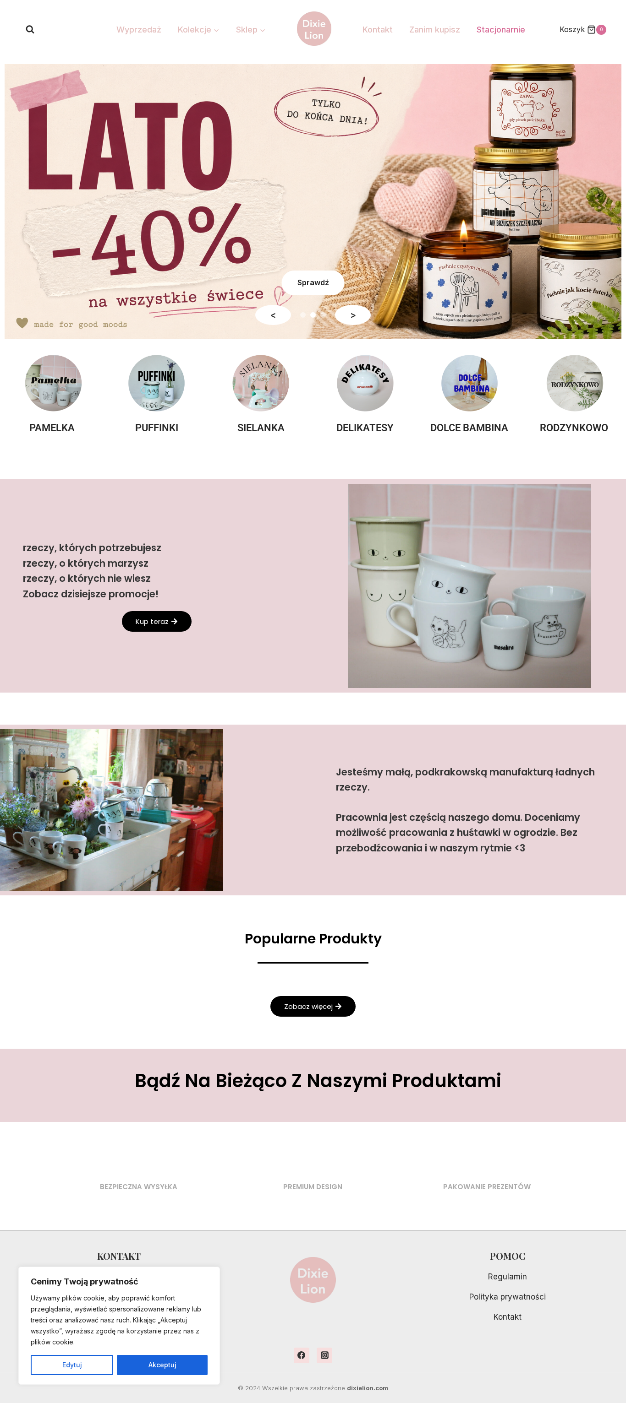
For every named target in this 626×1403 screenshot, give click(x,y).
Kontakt (377, 29)
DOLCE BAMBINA (469, 427)
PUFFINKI (156, 427)
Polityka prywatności (507, 1296)
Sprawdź (313, 282)
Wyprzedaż (138, 29)
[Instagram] (324, 1355)
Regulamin (507, 1276)
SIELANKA (261, 427)
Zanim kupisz (434, 29)
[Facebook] (301, 1355)
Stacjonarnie (501, 29)
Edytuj (72, 1365)
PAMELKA (52, 427)
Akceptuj (162, 1365)
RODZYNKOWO (574, 427)
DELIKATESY (365, 427)
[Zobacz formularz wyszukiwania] (30, 30)
